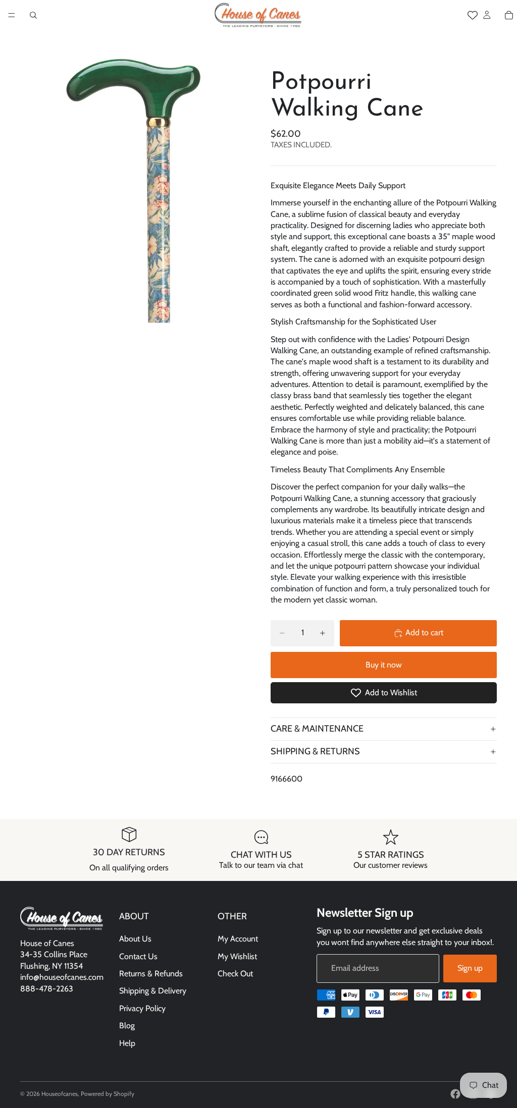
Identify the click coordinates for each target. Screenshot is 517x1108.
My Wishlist (237, 956)
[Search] (33, 15)
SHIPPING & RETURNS (315, 751)
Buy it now (384, 665)
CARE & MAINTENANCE (317, 728)
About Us (135, 939)
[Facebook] (455, 1094)
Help (127, 1043)
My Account (238, 939)
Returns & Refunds (151, 973)
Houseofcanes (59, 1093)
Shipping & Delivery (152, 991)
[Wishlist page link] (473, 15)
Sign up (470, 968)
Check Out (235, 973)
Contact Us (138, 956)
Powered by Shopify (107, 1093)
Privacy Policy (142, 1008)
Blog (127, 1025)
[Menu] (11, 15)
